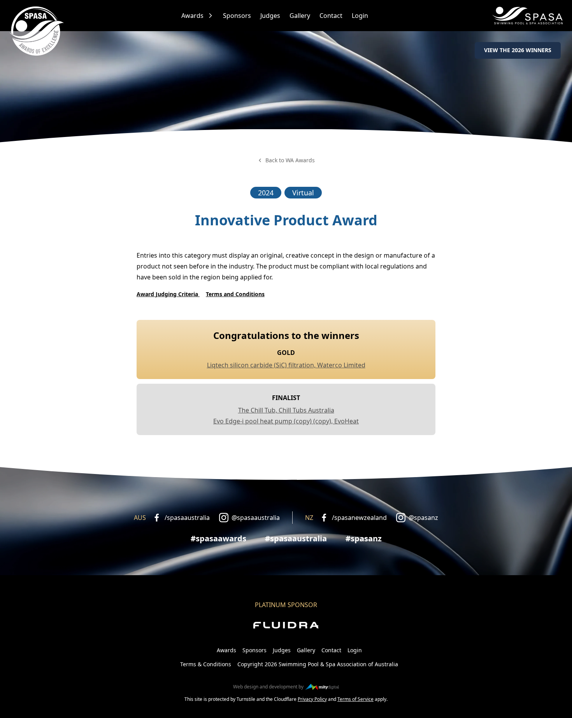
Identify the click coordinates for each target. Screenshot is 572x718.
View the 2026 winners (517, 50)
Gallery (300, 15)
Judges (270, 15)
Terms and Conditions (235, 294)
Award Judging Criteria (168, 294)
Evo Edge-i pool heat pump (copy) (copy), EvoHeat (286, 421)
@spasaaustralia (256, 517)
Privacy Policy (312, 699)
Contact (330, 15)
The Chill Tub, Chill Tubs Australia (286, 410)
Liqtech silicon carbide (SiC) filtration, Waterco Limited (286, 365)
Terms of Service (355, 699)
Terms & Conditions (205, 664)
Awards (192, 15)
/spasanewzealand (359, 517)
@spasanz (423, 517)
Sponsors (237, 15)
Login (360, 15)
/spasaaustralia (187, 517)
